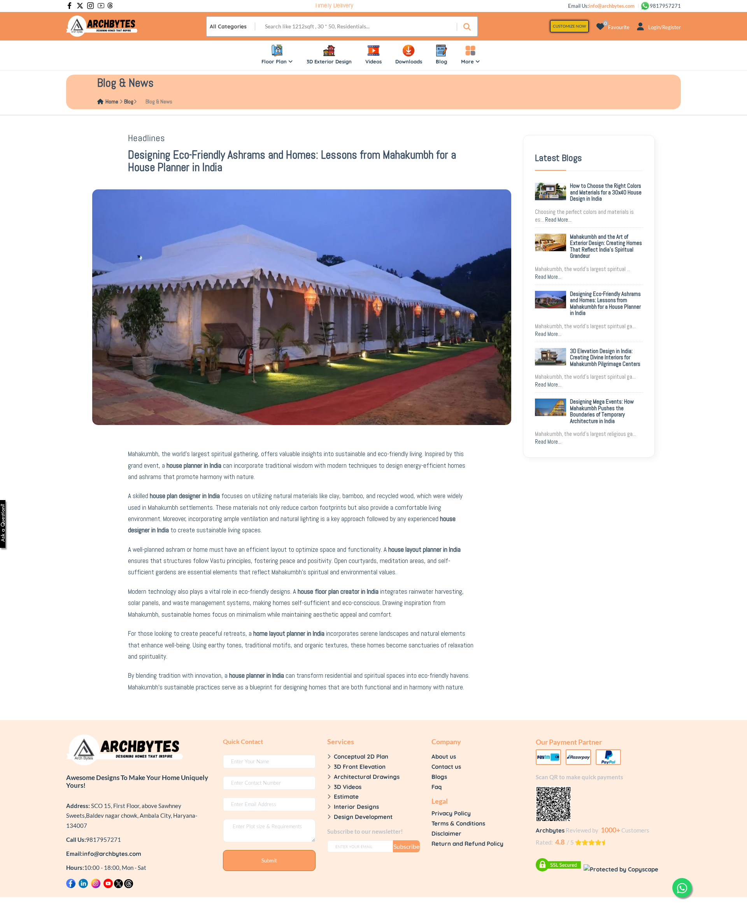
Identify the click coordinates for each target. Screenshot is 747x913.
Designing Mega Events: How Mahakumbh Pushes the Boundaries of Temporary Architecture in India (602, 411)
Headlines (146, 138)
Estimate (346, 796)
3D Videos (347, 787)
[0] (600, 26)
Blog (128, 101)
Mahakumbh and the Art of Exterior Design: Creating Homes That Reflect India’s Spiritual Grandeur (606, 246)
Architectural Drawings (367, 776)
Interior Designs (356, 806)
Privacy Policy (451, 813)
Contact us (446, 766)
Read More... (558, 219)
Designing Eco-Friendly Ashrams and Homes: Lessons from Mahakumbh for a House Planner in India (605, 303)
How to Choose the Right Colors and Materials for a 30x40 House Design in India (606, 192)
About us (443, 756)
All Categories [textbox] (228, 26)
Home (111, 101)
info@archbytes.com (111, 853)
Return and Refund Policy (467, 843)
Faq (436, 787)
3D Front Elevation (360, 766)
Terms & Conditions (458, 823)
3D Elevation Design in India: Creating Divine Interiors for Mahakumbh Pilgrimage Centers (605, 357)
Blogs (439, 776)
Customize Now (569, 26)
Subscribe (406, 846)
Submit (269, 860)
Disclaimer (446, 833)
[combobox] (231, 26)
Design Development (363, 816)
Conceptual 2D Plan (361, 756)
